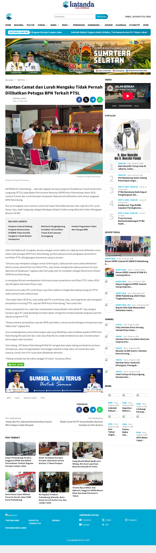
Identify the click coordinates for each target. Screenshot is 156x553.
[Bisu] (141, 105)
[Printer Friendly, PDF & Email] (15, 364)
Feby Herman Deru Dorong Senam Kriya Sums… (130, 329)
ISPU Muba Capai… (141, 439)
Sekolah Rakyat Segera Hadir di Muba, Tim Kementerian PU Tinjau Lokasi (88, 32)
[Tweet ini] (86, 100)
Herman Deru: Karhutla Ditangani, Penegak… (128, 364)
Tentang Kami (12, 520)
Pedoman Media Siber (15, 528)
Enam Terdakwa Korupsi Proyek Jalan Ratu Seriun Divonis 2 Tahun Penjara (51, 460)
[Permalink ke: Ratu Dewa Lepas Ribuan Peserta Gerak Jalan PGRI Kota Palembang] (20, 482)
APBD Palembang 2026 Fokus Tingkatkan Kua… (130, 297)
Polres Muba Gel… (125, 432)
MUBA (110, 403)
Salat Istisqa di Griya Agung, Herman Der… (130, 375)
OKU (129, 305)
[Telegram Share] (93, 100)
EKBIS (127, 187)
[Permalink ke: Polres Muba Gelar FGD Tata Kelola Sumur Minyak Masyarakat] (127, 418)
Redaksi (56, 520)
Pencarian (101, 16)
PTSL (43, 397)
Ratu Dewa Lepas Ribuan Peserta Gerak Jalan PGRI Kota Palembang (18, 497)
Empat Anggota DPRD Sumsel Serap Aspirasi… (131, 285)
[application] (128, 96)
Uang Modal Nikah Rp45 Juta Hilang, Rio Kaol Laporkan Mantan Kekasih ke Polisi (86, 464)
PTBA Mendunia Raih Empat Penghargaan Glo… (132, 193)
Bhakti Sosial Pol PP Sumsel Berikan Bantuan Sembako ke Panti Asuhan (81, 421)
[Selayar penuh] (146, 105)
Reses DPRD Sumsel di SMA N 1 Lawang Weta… (131, 273)
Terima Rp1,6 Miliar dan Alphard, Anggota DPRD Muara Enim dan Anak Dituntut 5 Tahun (87, 491)
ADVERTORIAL (112, 232)
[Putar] (108, 105)
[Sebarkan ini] (79, 100)
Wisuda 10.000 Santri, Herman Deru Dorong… (131, 352)
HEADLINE (122, 163)
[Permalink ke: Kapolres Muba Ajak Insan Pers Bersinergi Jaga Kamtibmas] (127, 397)
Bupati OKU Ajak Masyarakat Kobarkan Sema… (130, 309)
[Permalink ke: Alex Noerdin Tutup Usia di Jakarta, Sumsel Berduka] (128, 139)
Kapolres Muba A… (127, 409)
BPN (9, 397)
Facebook (87, 520)
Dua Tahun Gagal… (112, 432)
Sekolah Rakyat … (113, 409)
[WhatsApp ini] (100, 100)
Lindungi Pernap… (141, 410)
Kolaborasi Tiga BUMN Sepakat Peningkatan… (130, 206)
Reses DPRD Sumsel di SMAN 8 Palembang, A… (127, 262)
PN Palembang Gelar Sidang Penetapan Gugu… (132, 179)
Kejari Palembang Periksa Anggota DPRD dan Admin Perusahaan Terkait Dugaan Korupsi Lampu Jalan (19, 461)
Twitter (108, 520)
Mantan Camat (30, 397)
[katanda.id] (9, 16)
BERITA (121, 187)
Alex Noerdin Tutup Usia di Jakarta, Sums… (132, 167)
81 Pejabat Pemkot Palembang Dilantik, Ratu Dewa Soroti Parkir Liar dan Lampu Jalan (53, 498)
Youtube (86, 524)
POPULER (110, 115)
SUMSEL (119, 325)
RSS (106, 524)
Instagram (132, 520)
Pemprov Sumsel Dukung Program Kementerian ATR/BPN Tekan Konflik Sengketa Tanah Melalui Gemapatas (20, 233)
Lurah (17, 397)
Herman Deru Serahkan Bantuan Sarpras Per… (132, 340)
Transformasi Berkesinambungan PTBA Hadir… (131, 221)
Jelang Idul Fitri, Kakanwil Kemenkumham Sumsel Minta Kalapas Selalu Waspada (28, 421)
